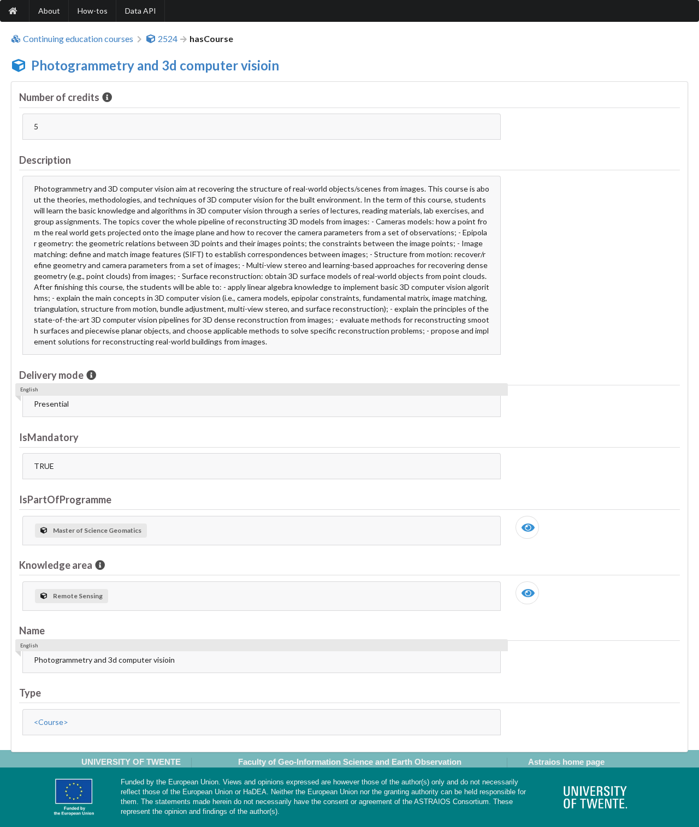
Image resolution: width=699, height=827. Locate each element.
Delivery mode (51, 375)
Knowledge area (55, 565)
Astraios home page (566, 761)
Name (32, 630)
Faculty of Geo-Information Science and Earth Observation (349, 761)
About (49, 10)
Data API (140, 10)
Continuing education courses (78, 38)
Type (30, 693)
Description (45, 160)
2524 (167, 38)
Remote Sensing (78, 596)
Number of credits (59, 97)
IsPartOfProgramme (65, 499)
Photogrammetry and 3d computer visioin (155, 65)
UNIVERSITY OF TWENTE (131, 761)
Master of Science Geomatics (97, 530)
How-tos (93, 10)
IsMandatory (49, 437)
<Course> (51, 722)
